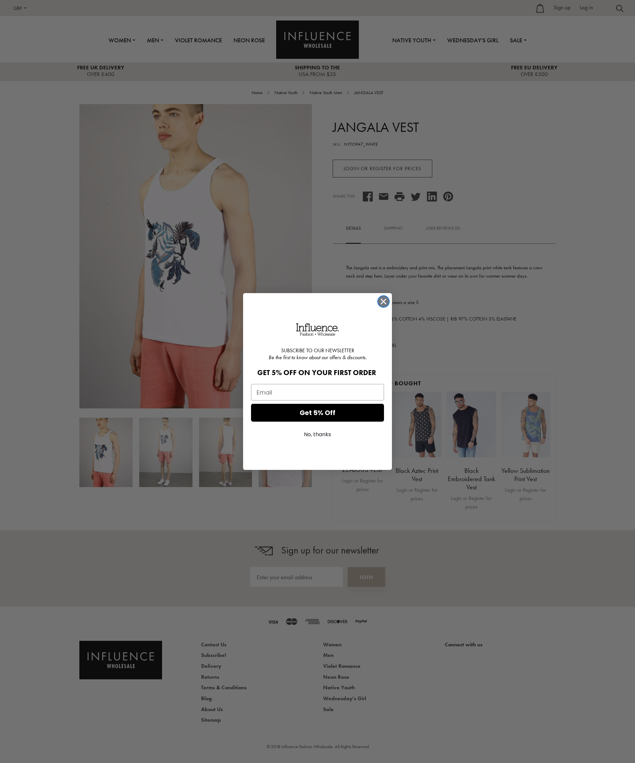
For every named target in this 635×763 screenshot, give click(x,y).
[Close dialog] (383, 301)
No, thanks (317, 434)
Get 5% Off (317, 412)
